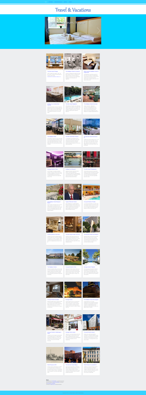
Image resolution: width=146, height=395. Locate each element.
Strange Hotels (69, 299)
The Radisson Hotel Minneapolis (91, 299)
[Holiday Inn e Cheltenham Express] (54, 101)
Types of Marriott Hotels (71, 201)
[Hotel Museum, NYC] (54, 362)
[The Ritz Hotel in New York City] (73, 232)
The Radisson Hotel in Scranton (73, 71)
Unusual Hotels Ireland (89, 332)
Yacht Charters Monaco (80, 392)
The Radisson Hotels (52, 267)
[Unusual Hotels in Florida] (91, 199)
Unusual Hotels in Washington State (54, 333)
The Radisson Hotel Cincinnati (90, 104)
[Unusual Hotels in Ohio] (73, 264)
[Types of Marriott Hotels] (73, 199)
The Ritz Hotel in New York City (73, 234)
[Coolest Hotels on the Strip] (54, 232)
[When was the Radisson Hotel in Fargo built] (91, 69)
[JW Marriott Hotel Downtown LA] (91, 134)
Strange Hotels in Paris (52, 169)
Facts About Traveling (51, 383)
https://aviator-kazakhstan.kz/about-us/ (54, 76)
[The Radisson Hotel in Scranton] (73, 69)
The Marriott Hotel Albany (72, 364)
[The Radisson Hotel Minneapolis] (91, 297)
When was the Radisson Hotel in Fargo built (91, 72)
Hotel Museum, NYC (52, 364)
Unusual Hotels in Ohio (71, 267)
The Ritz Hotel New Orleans (72, 136)
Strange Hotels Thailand (89, 267)
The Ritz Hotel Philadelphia (90, 169)
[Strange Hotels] (73, 297)
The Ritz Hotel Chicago (52, 71)
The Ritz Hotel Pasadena (71, 104)
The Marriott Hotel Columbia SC (91, 234)
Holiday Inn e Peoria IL (71, 169)
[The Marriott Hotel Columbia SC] (91, 232)
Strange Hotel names (70, 332)
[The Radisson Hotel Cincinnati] (91, 101)
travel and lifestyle (56, 382)
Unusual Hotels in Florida (89, 201)
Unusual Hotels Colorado (53, 299)
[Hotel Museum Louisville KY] (91, 362)
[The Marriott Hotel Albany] (73, 362)
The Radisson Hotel (51, 136)
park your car (53, 384)
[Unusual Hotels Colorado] (54, 297)
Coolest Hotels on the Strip (53, 234)
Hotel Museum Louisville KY (90, 364)
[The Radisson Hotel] (54, 134)
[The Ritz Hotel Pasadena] (73, 101)
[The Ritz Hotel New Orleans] (73, 134)
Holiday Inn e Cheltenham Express (53, 104)
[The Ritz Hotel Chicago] (54, 69)
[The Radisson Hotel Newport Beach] (54, 199)
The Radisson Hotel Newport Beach (54, 202)
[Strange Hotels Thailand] (91, 264)
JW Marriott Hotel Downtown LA (90, 137)
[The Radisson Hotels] (54, 264)
